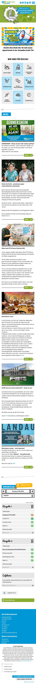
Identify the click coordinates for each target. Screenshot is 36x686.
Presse (4, 623)
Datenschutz (5, 641)
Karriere (4, 621)
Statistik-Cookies (8, 666)
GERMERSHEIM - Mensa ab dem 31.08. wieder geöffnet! (18, 144)
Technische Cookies (8, 664)
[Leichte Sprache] (21, 3)
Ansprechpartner (7, 617)
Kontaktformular (6, 619)
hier (9, 216)
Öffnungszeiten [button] (9, 585)
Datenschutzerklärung (26, 660)
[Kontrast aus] (25, 3)
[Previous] (4, 491)
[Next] (32, 491)
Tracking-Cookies (8, 669)
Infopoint (4, 629)
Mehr (26, 155)
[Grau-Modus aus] (23, 3)
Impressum (5, 639)
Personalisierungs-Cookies (10, 671)
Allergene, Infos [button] (6, 532)
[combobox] (18, 496)
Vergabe (4, 631)
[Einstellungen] (30, 3)
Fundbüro (4, 627)
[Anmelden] (28, 3)
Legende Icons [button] (11, 593)
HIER (22, 355)
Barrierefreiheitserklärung (9, 632)
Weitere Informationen (29, 682)
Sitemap (4, 643)
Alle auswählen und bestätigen (23, 676)
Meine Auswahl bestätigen (24, 679)
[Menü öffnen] (33, 2)
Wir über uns (5, 625)
